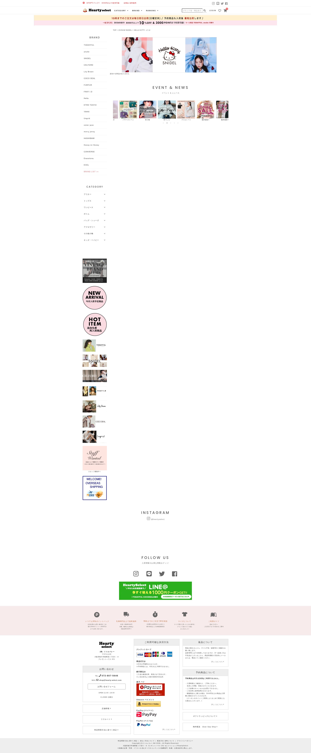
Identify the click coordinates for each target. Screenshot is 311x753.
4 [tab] (174, 123)
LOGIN (212, 10)
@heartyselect (158, 519)
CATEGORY (120, 11)
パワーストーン (122, 120)
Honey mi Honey (91, 145)
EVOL (86, 165)
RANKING (151, 11)
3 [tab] (170, 123)
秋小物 (141, 120)
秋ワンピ (160, 120)
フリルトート (180, 120)
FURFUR (88, 85)
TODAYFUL (89, 45)
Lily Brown (89, 72)
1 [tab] (163, 123)
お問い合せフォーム (107, 686)
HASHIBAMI (89, 138)
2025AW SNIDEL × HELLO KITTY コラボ (134, 30)
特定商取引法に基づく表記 (127, 741)
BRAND (136, 11)
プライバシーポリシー (185, 741)
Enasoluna (89, 158)
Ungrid (87, 118)
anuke (87, 52)
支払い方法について (147, 741)
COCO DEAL (89, 78)
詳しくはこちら (168, 729)
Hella (86, 98)
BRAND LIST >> (91, 172)
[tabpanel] (122, 110)
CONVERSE (89, 152)
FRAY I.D (88, 92)
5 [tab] (178, 123)
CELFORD (88, 65)
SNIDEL (87, 58)
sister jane (89, 125)
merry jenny (89, 132)
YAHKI (87, 112)
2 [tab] (167, 123)
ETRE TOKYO (90, 105)
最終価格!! (199, 120)
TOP (114, 30)
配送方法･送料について (165, 741)
